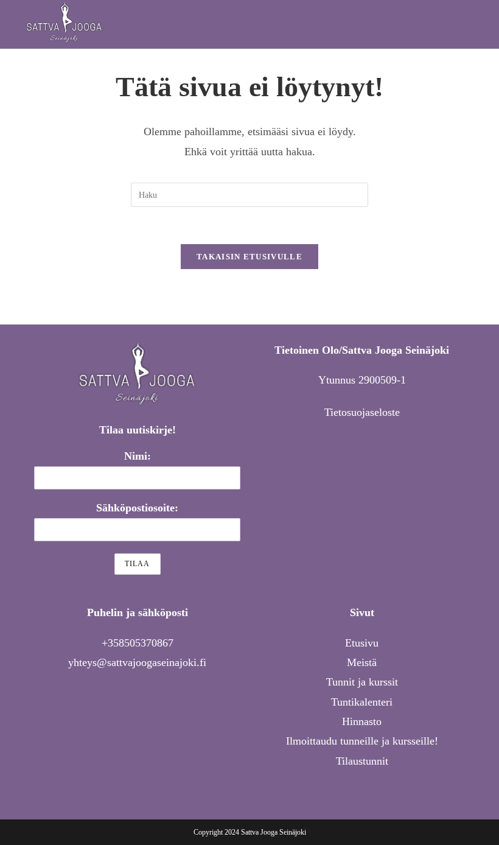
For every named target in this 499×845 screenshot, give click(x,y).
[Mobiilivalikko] (470, 24)
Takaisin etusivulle (249, 256)
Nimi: (137, 456)
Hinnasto (362, 721)
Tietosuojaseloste (362, 412)
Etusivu (362, 643)
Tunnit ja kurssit (362, 682)
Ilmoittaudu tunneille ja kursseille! (362, 741)
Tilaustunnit (362, 761)
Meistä (362, 662)
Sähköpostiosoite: (137, 508)
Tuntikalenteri (362, 702)
